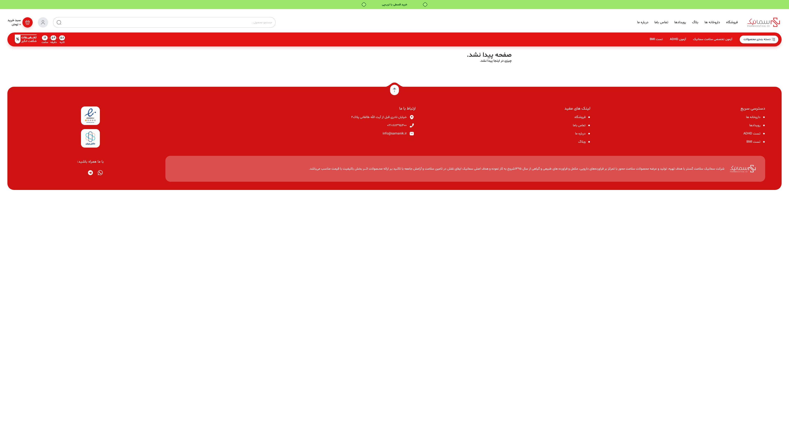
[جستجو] (57, 22)
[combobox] (168, 22)
